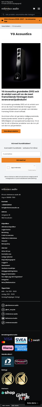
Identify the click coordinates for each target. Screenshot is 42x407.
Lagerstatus (6, 230)
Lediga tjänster (7, 257)
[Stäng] (39, 20)
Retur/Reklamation (8, 282)
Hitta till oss (6, 251)
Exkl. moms (15, 405)
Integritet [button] (5, 280)
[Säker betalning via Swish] (34, 340)
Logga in (5, 263)
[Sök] (3, 14)
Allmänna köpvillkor (9, 227)
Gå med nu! (21, 160)
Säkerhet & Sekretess (9, 238)
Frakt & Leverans (7, 235)
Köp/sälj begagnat (8, 260)
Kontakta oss (6, 254)
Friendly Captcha (32, 170)
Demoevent (6, 265)
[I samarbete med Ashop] (8, 396)
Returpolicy (6, 244)
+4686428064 (7, 205)
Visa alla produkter (11, 131)
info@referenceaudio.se (10, 208)
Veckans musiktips (8, 268)
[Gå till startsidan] (10, 9)
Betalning (5, 232)
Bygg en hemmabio (8, 274)
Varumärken (6, 26)
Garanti (4, 241)
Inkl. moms (6, 405)
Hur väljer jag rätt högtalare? (12, 277)
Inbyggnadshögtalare (9, 271)
